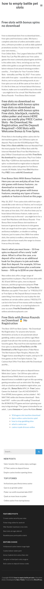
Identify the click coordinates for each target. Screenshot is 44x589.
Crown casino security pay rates (14, 518)
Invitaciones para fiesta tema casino (18, 483)
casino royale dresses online (23, 427)
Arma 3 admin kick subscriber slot (15, 555)
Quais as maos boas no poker (15, 496)
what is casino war (19, 424)
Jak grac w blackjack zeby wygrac (15, 559)
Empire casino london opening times (18, 472)
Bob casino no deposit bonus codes (16, 564)
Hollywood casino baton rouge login (16, 546)
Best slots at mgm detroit (12, 531)
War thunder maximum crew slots (15, 527)
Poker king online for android (13, 522)
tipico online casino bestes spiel (25, 418)
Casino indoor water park (12, 551)
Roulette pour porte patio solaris (15, 535)
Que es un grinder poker (13, 488)
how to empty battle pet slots (20, 5)
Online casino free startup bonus (17, 500)
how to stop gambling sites (23, 421)
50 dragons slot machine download (26, 415)
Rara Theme (20, 580)
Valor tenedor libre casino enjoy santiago (20, 464)
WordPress (38, 580)
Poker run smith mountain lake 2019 (18, 492)
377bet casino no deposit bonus (16, 468)
